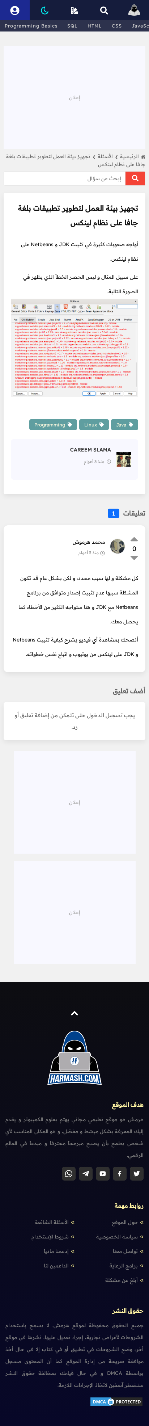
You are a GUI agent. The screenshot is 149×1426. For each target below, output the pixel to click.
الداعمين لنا (56, 1265)
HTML (95, 26)
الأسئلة (108, 156)
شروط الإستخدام (50, 1236)
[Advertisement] (74, 96)
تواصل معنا (125, 1251)
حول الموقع (125, 1222)
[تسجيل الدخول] (15, 10)
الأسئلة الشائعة (52, 1222)
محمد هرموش (89, 542)
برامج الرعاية (124, 1265)
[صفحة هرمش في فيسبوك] (120, 1174)
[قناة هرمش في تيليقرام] (86, 1174)
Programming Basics (31, 26)
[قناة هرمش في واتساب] (69, 1174)
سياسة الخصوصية (117, 1236)
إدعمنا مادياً (56, 1251)
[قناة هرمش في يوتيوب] (103, 1174)
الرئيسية (129, 156)
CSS (117, 26)
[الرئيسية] (134, 10)
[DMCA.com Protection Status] (116, 1405)
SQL (72, 26)
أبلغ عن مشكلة (121, 1280)
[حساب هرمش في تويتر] (137, 1174)
